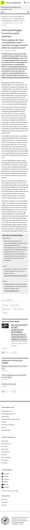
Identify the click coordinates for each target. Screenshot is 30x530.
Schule (4, 422)
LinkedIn (6, 476)
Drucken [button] (5, 499)
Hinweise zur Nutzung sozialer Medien (10, 491)
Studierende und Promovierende (11, 419)
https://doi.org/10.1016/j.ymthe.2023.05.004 (16, 77)
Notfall (5, 454)
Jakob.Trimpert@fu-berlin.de (11, 290)
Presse (4, 427)
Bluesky (6, 482)
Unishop (5, 463)
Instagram (6, 473)
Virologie (5, 313)
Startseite (4, 16)
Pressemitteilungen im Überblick (10, 20)
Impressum (6, 449)
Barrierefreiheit (7, 457)
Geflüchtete (6, 416)
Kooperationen (6, 309)
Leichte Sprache (7, 443)
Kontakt (5, 446)
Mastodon (6, 479)
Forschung (5, 305)
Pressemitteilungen (18, 18)
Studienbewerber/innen (9, 414)
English (5, 505)
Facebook (6, 487)
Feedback (5, 502)
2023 (22, 20)
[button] (3, 352)
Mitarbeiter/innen (7, 411)
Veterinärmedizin (19, 309)
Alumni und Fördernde (8, 424)
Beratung (5, 460)
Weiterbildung (6, 430)
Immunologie (15, 305)
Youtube (6, 484)
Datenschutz (6, 452)
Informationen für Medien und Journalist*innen (11, 8)
